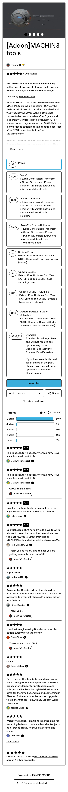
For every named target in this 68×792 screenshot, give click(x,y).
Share (55, 393)
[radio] (34, 164)
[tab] (25, 34)
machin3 (18, 65)
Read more (16, 149)
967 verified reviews (46, 756)
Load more (12, 741)
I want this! (34, 383)
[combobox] (25, 393)
